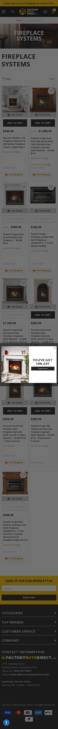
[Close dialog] (54, 348)
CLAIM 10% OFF (43, 368)
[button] (6, 722)
